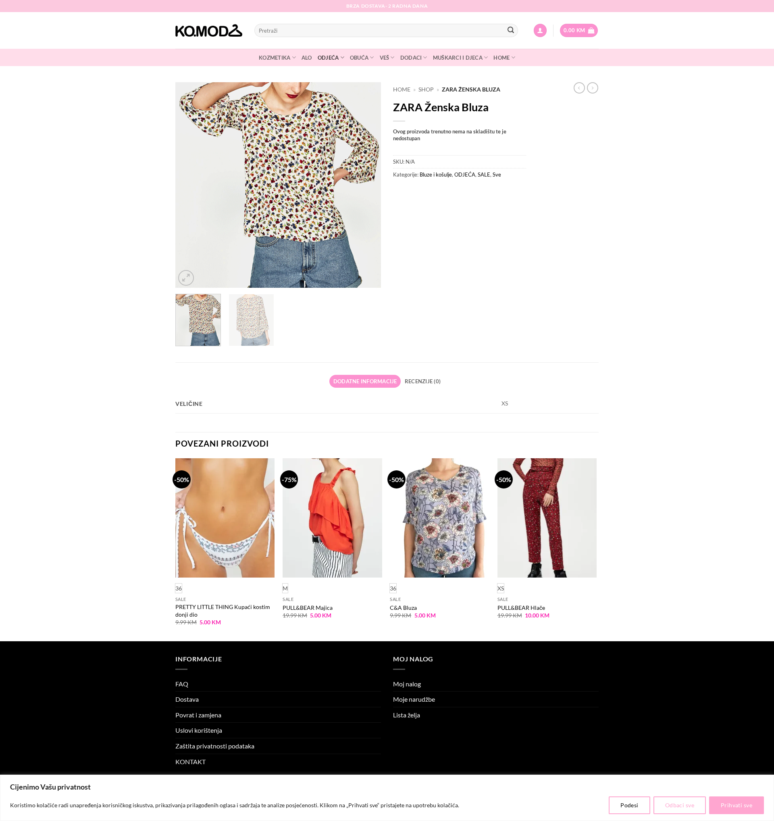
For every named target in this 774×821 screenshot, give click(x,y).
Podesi (629, 805)
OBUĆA (359, 57)
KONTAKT (190, 761)
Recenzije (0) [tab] (423, 381)
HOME (501, 57)
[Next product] (579, 88)
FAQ (181, 684)
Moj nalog (407, 684)
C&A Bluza (403, 607)
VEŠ (384, 57)
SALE (484, 174)
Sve (497, 174)
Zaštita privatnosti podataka (214, 746)
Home (401, 89)
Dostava (187, 699)
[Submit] (511, 30)
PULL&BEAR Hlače (521, 607)
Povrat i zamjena (198, 715)
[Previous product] (592, 88)
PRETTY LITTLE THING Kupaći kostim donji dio (222, 610)
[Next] (367, 185)
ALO (307, 57)
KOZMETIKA (274, 57)
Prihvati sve (736, 805)
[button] (540, 30)
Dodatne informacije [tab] (365, 381)
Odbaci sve (679, 805)
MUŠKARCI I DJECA (458, 57)
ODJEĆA (328, 57)
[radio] (285, 588)
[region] (387, 798)
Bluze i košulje (436, 174)
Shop (426, 89)
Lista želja (406, 715)
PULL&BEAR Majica (308, 607)
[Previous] (189, 185)
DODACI (411, 57)
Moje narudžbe (414, 699)
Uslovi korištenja (198, 730)
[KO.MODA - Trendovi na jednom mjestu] (208, 30)
